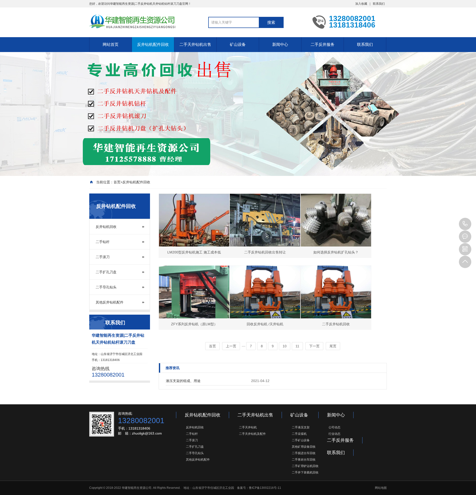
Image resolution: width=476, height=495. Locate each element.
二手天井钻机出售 (195, 44)
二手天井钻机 (248, 427)
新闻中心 (280, 44)
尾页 (332, 346)
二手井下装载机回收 (305, 472)
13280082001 (465, 224)
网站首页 (111, 44)
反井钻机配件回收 (153, 44)
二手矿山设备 (301, 440)
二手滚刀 (103, 257)
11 (297, 346)
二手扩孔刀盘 (106, 272)
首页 (117, 182)
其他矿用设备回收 (304, 446)
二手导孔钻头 (106, 287)
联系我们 (379, 3)
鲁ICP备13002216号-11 (265, 488)
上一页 (231, 346)
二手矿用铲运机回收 (305, 466)
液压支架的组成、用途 (183, 381)
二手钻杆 (103, 242)
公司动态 (334, 427)
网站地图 (381, 488)
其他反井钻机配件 (109, 302)
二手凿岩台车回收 (304, 459)
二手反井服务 (322, 44)
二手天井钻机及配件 (252, 434)
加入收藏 (361, 3)
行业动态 (334, 434)
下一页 (314, 346)
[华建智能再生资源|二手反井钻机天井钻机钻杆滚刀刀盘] (132, 21)
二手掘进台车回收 (304, 453)
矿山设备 (238, 44)
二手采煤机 (299, 434)
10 (285, 346)
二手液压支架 (301, 427)
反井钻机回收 (106, 227)
